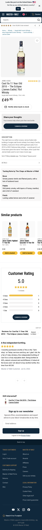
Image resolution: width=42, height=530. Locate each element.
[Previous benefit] (35, 25)
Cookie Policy (27, 491)
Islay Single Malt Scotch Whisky (11, 32)
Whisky (10, 30)
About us (26, 454)
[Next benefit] (39, 25)
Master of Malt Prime (10, 474)
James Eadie (6, 34)
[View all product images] (21, 57)
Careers (25, 471)
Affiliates (26, 463)
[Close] (39, 6)
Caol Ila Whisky (27, 32)
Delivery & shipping (9, 470)
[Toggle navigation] (3, 14)
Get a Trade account (9, 458)
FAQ (4, 487)
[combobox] (34, 333)
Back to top (21, 442)
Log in (5, 454)
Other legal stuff (28, 496)
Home (4, 30)
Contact (5, 483)
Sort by (38, 328)
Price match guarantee (30, 500)
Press (25, 467)
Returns (5, 478)
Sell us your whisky (29, 476)
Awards (25, 458)
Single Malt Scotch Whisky (22, 30)
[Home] (12, 14)
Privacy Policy (25, 435)
